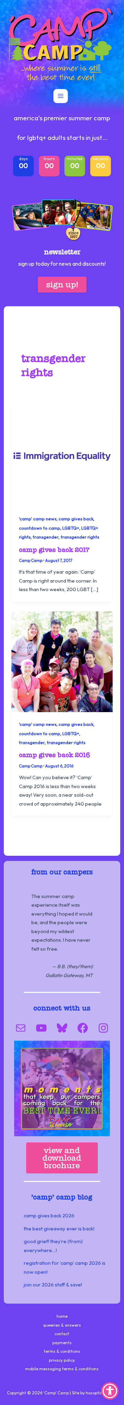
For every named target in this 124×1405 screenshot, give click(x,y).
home (62, 1316)
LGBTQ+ (70, 528)
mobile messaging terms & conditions (62, 1368)
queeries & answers (62, 1325)
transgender (46, 537)
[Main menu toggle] (60, 96)
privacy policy (62, 1360)
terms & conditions (62, 1351)
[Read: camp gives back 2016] (61, 661)
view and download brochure (61, 1158)
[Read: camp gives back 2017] (61, 455)
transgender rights (80, 537)
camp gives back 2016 (54, 755)
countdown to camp (39, 528)
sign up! (62, 284)
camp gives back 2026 (49, 1215)
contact (61, 1333)
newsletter (62, 252)
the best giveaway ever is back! (59, 1228)
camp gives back (76, 518)
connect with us (61, 1008)
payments (62, 1342)
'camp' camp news (37, 518)
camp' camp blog (62, 1197)
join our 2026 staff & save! (53, 1284)
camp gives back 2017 (54, 549)
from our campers (62, 872)
